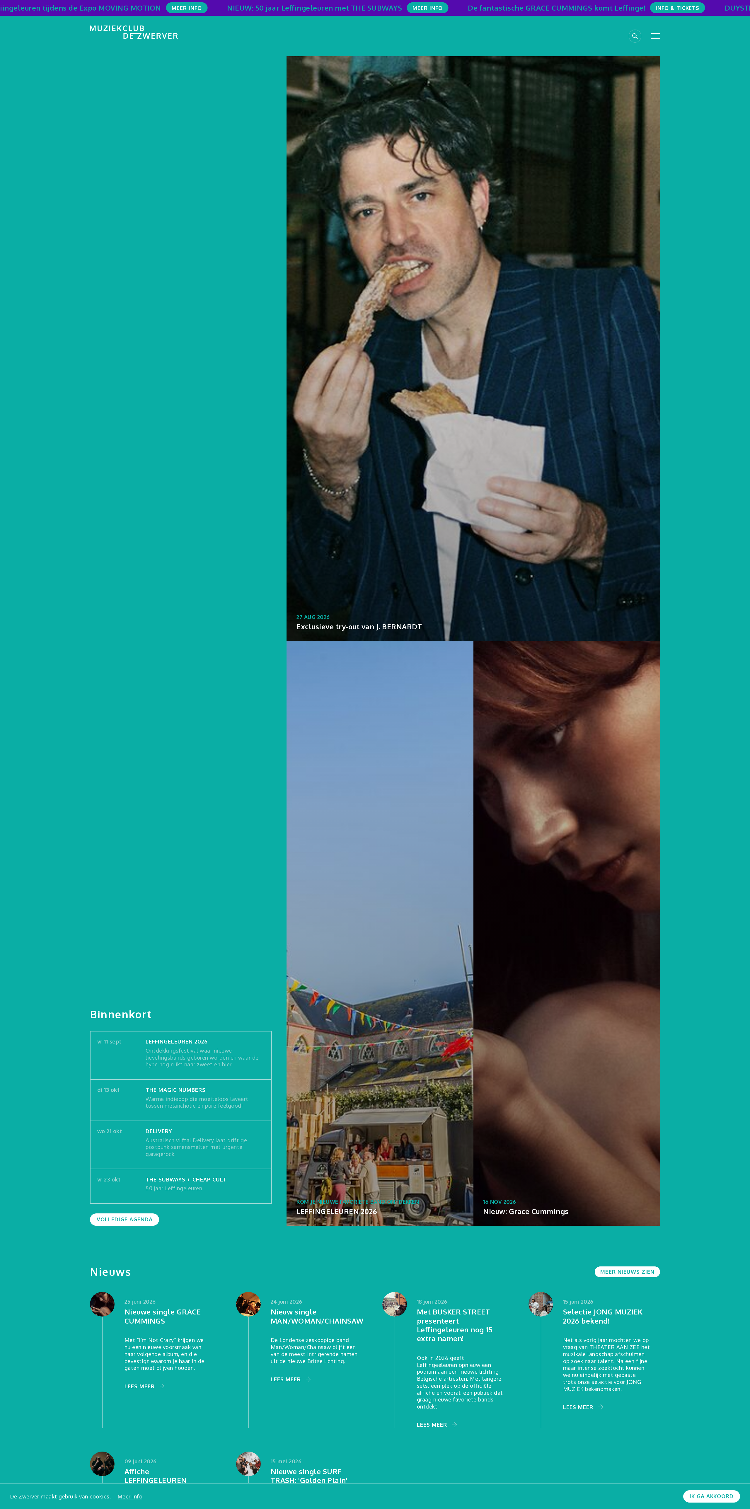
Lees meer (140, 1386)
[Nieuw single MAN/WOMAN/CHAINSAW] (248, 1304)
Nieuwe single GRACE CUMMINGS (163, 1316)
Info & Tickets (677, 7)
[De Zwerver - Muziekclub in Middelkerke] (134, 32)
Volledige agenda (125, 1219)
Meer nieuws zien (627, 1271)
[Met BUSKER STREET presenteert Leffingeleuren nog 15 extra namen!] (394, 1304)
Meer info (130, 1496)
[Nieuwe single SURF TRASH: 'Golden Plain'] (248, 1464)
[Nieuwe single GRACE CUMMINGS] (102, 1304)
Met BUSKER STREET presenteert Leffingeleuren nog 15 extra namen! (455, 1325)
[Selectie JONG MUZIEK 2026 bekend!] (541, 1304)
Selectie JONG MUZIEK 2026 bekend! (603, 1316)
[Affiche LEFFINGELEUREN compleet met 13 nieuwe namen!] (102, 1464)
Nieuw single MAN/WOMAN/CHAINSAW (317, 1316)
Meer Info (187, 7)
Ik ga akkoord (712, 1496)
